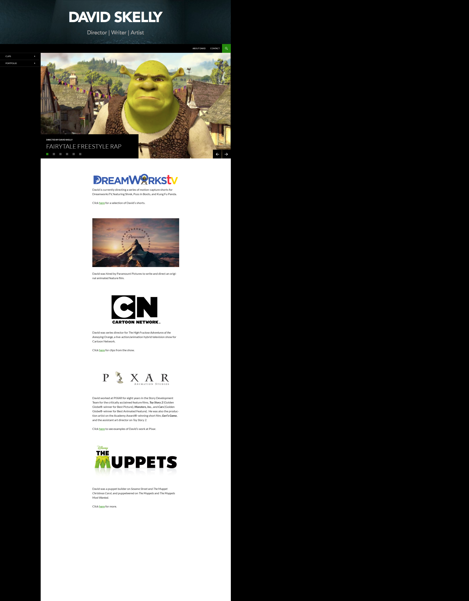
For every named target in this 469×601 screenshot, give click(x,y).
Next (226, 154)
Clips (8, 56)
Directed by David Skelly (59, 139)
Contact (215, 48)
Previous (217, 154)
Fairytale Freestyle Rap (83, 146)
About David (199, 48)
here (102, 202)
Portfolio (11, 63)
